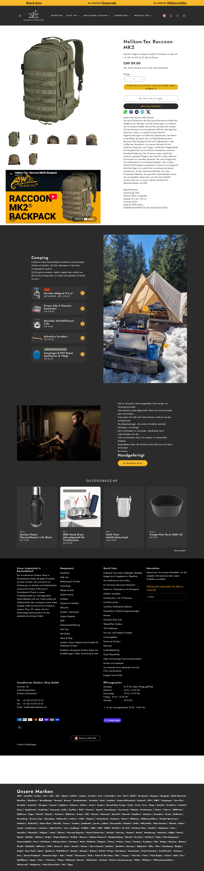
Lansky (20, 828)
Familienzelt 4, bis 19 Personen (117, 598)
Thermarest (80, 855)
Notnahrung (150, 832)
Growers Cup (36, 818)
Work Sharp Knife (51, 864)
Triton (145, 855)
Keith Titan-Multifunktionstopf (117, 536)
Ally (58, 795)
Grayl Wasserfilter (111, 654)
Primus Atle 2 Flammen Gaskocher (57, 307)
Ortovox (84, 837)
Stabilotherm (62, 851)
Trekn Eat (135, 855)
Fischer (158, 809)
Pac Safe (138, 837)
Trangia (125, 855)
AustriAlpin (110, 795)
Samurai (58, 846)
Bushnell (141, 800)
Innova (66, 823)
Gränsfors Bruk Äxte (112, 619)
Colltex (83, 805)
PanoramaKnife (24, 841)
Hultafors (21, 823)
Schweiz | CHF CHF (87, 738)
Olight (172, 832)
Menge (126, 74)
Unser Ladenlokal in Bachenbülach (29, 570)
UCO (175, 855)
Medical (152, 828)
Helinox (73, 818)
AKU (19, 795)
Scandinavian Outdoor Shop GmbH (38, 682)
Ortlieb (74, 837)
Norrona (120, 832)
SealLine (109, 846)
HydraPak (33, 823)
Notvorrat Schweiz (111, 641)
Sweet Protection (149, 851)
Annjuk (82, 795)
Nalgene (44, 832)
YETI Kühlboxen (110, 628)
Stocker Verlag (106, 851)
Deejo (152, 805)
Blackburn (33, 800)
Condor (100, 805)
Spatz (40, 851)
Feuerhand (123, 809)
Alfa (51, 795)
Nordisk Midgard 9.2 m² (58, 293)
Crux (144, 805)
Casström (32, 805)
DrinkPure (172, 805)
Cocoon (53, 805)
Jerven (97, 823)
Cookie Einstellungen (26, 744)
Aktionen (64, 607)
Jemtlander (86, 823)
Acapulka (28, 795)
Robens (182, 841)
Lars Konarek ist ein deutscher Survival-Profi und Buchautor (121, 669)
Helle (81, 818)
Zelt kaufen (65, 633)
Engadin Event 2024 (112, 675)
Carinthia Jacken (110, 602)
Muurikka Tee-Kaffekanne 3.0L (59, 322)
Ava (119, 795)
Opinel (20, 837)
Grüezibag (49, 818)
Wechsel (103, 860)
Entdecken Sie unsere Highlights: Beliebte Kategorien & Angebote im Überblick (122, 574)
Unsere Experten (67, 616)
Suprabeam (133, 851)
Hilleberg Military (149, 818)
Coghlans (63, 805)
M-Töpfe (85, 828)
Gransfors (159, 814)
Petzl (82, 841)
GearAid (116, 814)
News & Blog (66, 638)
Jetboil (105, 823)
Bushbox (111, 800)
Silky (151, 846)
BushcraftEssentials (126, 800)
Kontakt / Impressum (69, 611)
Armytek (92, 795)
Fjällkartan (178, 809)
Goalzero (147, 814)
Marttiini (116, 828)
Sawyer (84, 846)
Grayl (168, 814)
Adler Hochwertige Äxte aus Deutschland (122, 658)
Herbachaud (103, 818)
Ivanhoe (76, 823)
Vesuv (41, 860)
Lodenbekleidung (111, 650)
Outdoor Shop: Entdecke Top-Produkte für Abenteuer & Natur (79, 644)
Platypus (102, 841)
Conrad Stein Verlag (116, 805)
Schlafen (64, 599)
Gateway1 (105, 814)
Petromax (107, 645)
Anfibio (73, 795)
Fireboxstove (146, 809)
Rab (156, 841)
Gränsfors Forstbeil (55, 336)
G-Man (80, 814)
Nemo (53, 832)
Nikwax (61, 832)
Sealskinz (120, 846)
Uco (182, 855)
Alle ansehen (180, 550)
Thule (90, 855)
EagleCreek (30, 809)
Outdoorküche (66, 594)
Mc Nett (126, 828)
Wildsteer (147, 860)
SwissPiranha (165, 851)
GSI (87, 814)
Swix (19, 855)
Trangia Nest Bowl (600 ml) (166, 534)
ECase (20, 809)
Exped (99, 809)
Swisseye (178, 851)
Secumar (130, 846)
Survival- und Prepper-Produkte (117, 632)
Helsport (90, 818)
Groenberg (22, 818)
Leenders (43, 828)
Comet (92, 805)
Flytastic (49, 814)
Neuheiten (57, 15)
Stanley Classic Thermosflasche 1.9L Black (36, 536)
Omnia (180, 832)
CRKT (157, 800)
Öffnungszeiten (112, 682)
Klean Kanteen (160, 823)
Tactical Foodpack (32, 855)
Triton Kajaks (156, 855)
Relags (163, 841)
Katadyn (127, 823)
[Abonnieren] (184, 596)
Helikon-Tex (62, 818)
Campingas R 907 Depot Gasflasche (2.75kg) (58, 354)
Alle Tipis (64, 629)
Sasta (67, 846)
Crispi (130, 805)
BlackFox (21, 800)
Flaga (31, 814)
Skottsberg (167, 846)
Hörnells (57, 823)
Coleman (74, 805)
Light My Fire (56, 828)
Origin (48, 837)
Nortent (106, 615)
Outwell (128, 837)
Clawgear (43, 805)
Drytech (182, 805)
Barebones (143, 795)
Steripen (84, 851)
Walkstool (70, 860)
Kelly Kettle (146, 823)
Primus (111, 841)
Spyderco (50, 851)
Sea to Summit (97, 846)
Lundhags (74, 828)
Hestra (124, 818)
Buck (102, 800)
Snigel (20, 851)
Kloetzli (172, 823)
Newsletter (153, 568)
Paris (36, 841)
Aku (45, 795)
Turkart (168, 855)
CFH (150, 800)
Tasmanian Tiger (50, 855)
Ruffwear (40, 846)
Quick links (110, 568)
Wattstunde (91, 860)
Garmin (95, 814)
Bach (125, 795)
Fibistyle (135, 809)
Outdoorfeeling (115, 837)
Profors (120, 841)
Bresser (68, 800)
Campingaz (167, 800)
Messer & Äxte (142, 15)
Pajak (158, 837)
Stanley (74, 851)
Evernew (90, 809)
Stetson (93, 851)
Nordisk (110, 832)
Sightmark (142, 846)
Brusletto (93, 800)
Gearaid (126, 814)
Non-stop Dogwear (76, 832)
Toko (117, 855)
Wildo (137, 860)
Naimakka (33, 832)
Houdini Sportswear (168, 818)
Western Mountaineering (120, 860)
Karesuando (116, 823)
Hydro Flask (45, 823)
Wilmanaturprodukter (163, 860)
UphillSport (22, 860)
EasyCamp (43, 809)
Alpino (65, 795)
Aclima (38, 795)
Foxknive (59, 814)
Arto (100, 795)
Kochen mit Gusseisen (113, 663)
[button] (20, 16)
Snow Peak (30, 851)
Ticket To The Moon (104, 855)
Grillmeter (178, 814)
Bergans (155, 795)
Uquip (33, 860)
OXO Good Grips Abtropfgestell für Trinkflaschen (74, 537)
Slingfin (178, 846)
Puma (128, 841)
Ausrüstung (121, 15)
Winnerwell (22, 864)
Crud (137, 805)
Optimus (39, 837)
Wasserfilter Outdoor (113, 624)
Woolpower (35, 864)
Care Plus (179, 800)
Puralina (137, 841)
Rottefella (30, 846)
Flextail (39, 814)
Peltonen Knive (60, 841)
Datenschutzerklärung (70, 624)
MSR (100, 828)
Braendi (58, 800)
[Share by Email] (137, 113)
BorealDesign (46, 800)
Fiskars (167, 809)
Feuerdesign (110, 809)
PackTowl (149, 837)
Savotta (75, 846)
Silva (157, 846)
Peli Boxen (45, 841)
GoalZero (136, 814)
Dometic (161, 805)
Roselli (20, 846)
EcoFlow (73, 809)
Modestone (163, 828)
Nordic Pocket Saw (96, 832)
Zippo (70, 864)
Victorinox (50, 860)
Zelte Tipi (71, 15)
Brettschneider (81, 800)
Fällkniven (70, 814)
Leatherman (31, 828)
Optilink (29, 837)
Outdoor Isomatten (111, 593)
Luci (66, 828)
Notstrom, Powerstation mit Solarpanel (121, 589)
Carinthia (21, 805)
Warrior (81, 860)
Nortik (139, 832)
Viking (60, 860)
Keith (136, 823)
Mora (173, 828)
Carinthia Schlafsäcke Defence (117, 606)
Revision (173, 841)
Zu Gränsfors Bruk (132, 463)
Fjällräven (22, 814)
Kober (181, 823)
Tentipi (69, 855)
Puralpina (147, 841)
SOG (49, 846)
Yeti (64, 864)
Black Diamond (178, 795)
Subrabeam (120, 851)
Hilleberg (134, 818)
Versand (137, 67)
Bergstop (165, 795)
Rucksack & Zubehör (69, 603)
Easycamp (55, 809)
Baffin (133, 795)
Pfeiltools (91, 841)
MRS (93, 828)
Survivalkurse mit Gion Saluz (116, 580)
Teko (62, 855)
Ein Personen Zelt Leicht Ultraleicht (119, 584)
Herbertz (114, 818)
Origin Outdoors (61, 837)
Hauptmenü (67, 568)
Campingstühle (110, 637)
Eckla (64, 809)
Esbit (81, 809)
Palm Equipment (170, 837)
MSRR (107, 828)
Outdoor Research (98, 837)
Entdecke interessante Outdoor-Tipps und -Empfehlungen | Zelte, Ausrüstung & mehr (79, 652)
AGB (62, 620)
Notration (162, 832)
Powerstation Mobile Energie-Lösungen (121, 611)
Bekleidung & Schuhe (96, 15)
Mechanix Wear (139, 828)
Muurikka (21, 832)
